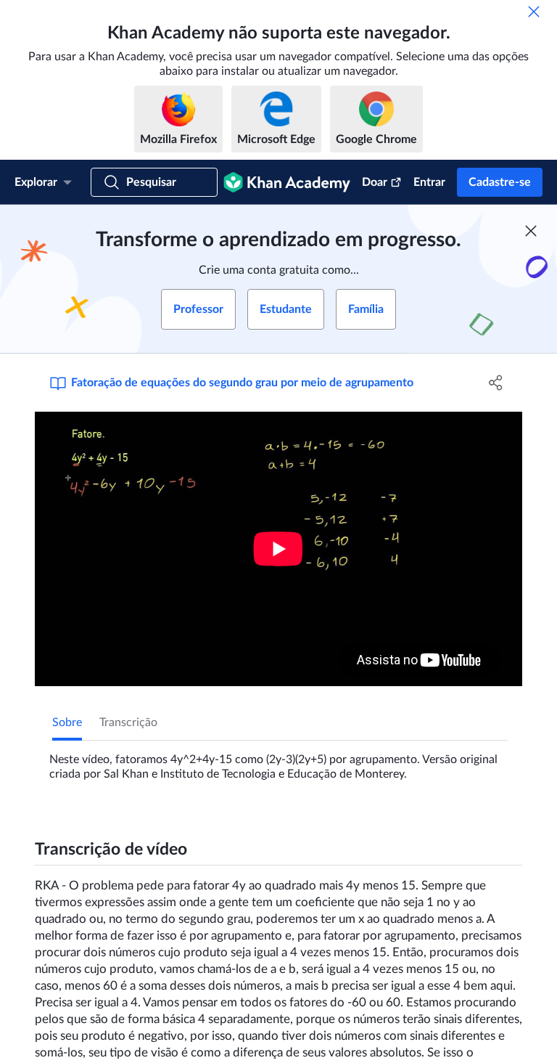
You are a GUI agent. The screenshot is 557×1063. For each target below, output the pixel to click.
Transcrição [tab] (128, 722)
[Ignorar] (533, 11)
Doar (374, 182)
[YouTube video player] (278, 549)
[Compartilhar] (496, 382)
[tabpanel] (278, 761)
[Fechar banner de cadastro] (530, 230)
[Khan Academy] (286, 182)
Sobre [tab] (67, 722)
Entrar (429, 182)
